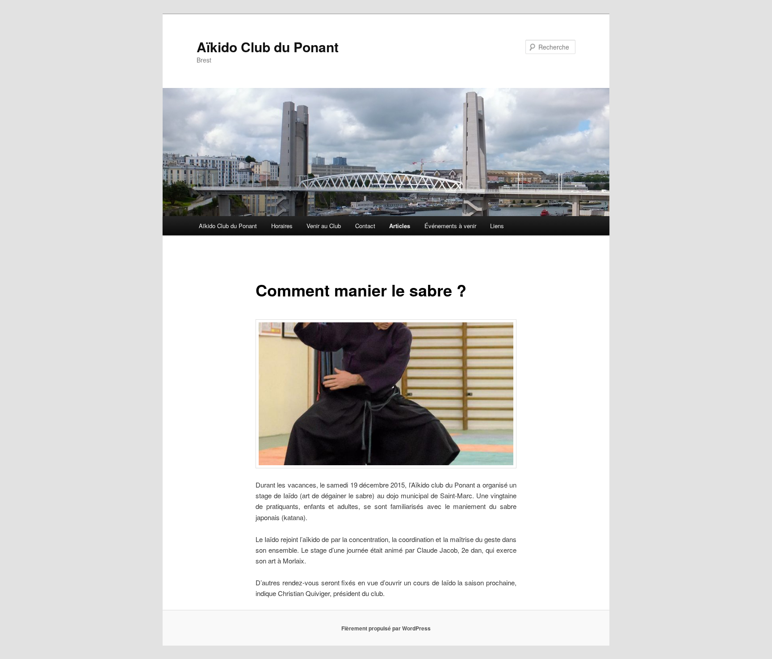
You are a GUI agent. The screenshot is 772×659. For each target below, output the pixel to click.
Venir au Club (323, 225)
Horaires (282, 225)
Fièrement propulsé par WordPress (386, 628)
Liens (497, 225)
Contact (365, 225)
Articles (399, 225)
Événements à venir (450, 225)
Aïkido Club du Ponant (268, 46)
